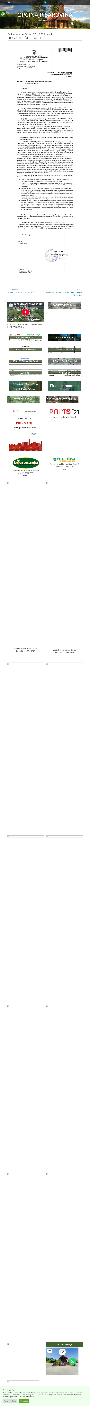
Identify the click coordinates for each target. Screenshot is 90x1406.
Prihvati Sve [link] (24, 1401)
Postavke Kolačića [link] (10, 1401)
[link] (3, 14)
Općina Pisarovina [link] (45, 14)
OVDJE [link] (37, 38)
